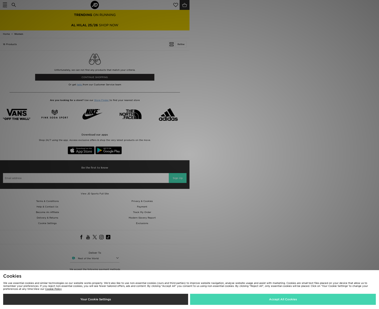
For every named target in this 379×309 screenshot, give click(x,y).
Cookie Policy (53, 288)
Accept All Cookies (283, 299)
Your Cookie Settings (95, 299)
